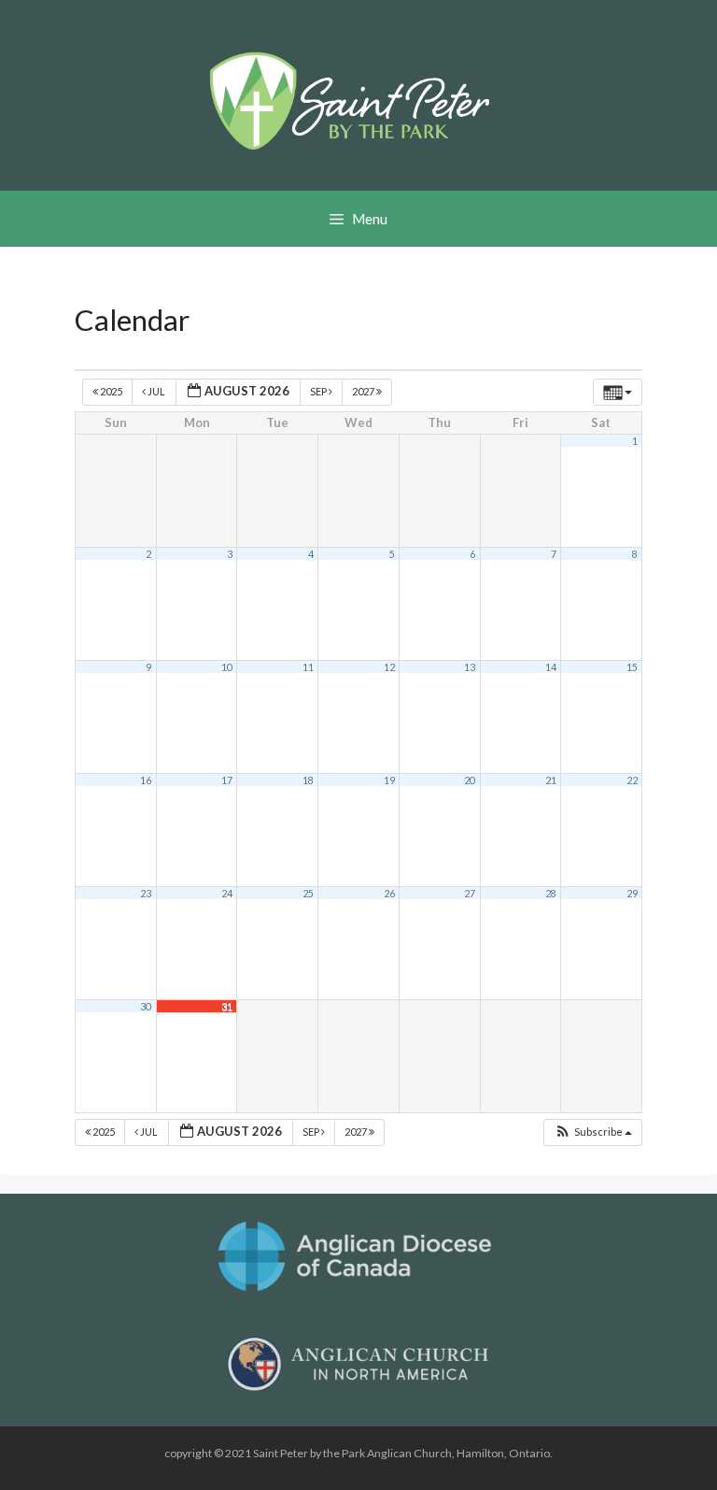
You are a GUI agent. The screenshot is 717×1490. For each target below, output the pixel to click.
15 (632, 667)
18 (308, 780)
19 (389, 780)
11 (308, 667)
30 (145, 1006)
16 (145, 780)
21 (550, 780)
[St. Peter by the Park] (349, 100)
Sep (319, 391)
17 (226, 780)
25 (308, 893)
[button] (592, 1132)
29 (632, 893)
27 (469, 893)
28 (550, 893)
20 (469, 780)
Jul (156, 391)
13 (469, 667)
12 (389, 667)
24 (226, 893)
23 (145, 893)
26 (389, 893)
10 (226, 667)
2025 (111, 391)
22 (632, 780)
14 (550, 667)
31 (226, 1006)
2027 (364, 391)
